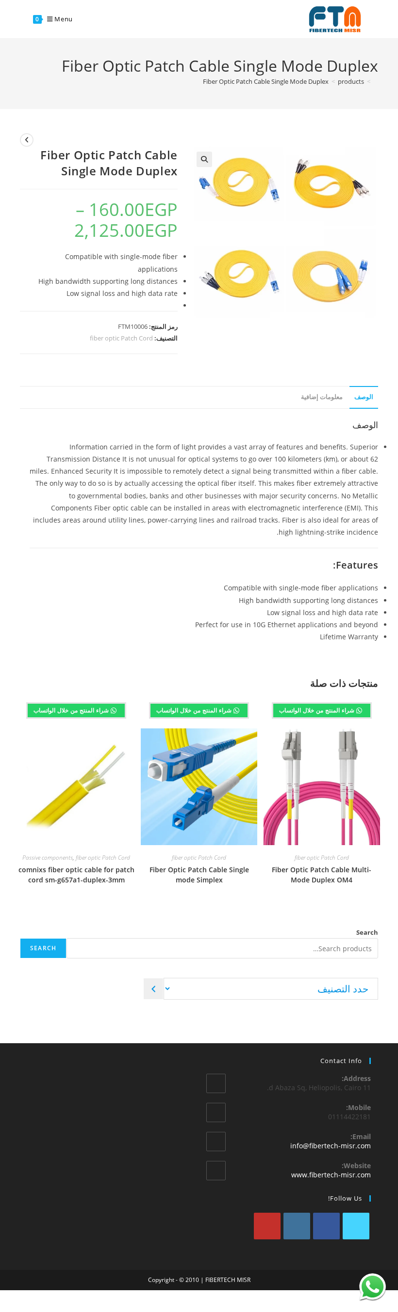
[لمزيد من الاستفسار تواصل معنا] (372, 1286)
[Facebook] (326, 1226)
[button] (204, 159)
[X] (356, 1226)
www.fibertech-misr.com (331, 1174)
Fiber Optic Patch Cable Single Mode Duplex (266, 81)
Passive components (47, 857)
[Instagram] (296, 1226)
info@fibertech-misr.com (330, 1145)
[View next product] (26, 140)
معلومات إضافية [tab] (322, 397)
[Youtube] (267, 1226)
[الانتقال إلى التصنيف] (153, 989)
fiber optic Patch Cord (121, 338)
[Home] (375, 81)
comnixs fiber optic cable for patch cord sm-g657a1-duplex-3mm (76, 874)
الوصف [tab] (363, 397)
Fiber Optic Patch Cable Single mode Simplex (199, 874)
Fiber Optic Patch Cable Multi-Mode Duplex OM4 (321, 874)
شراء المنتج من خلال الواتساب (317, 710)
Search (367, 932)
